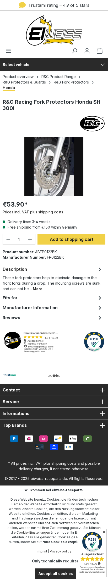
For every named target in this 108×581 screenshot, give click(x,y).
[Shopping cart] (98, 51)
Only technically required (55, 561)
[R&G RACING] (54, 123)
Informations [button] (16, 413)
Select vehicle (16, 64)
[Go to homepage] (54, 30)
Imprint (42, 551)
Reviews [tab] (11, 317)
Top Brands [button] (15, 425)
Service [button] (11, 401)
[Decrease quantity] (8, 239)
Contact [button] (11, 389)
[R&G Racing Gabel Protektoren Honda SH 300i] (53, 166)
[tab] (53, 278)
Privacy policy (60, 551)
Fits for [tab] (10, 297)
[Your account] (87, 51)
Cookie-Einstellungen (33, 532)
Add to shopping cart (71, 239)
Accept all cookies (56, 573)
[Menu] (10, 51)
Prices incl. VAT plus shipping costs (33, 212)
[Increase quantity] (30, 239)
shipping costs (64, 463)
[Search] (74, 51)
